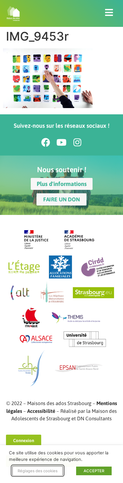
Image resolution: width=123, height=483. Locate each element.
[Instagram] (77, 142)
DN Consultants (94, 419)
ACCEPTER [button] (94, 470)
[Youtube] (61, 142)
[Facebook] (46, 142)
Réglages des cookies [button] (38, 470)
